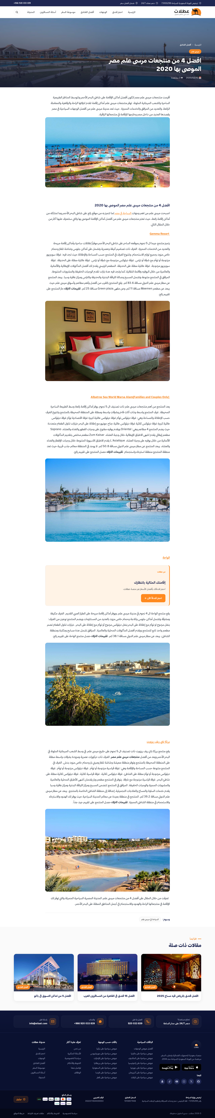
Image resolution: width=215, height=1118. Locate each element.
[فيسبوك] (198, 1081)
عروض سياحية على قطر (107, 1077)
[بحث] (17, 12)
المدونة (31, 12)
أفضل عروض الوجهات (143, 1048)
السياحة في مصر (123, 213)
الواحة (166, 557)
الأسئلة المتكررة (74, 1053)
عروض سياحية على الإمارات (105, 1058)
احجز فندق (117, 12)
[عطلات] (187, 12)
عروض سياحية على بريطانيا (105, 1063)
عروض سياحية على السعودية (104, 1067)
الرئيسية (131, 12)
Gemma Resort (160, 234)
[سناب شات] (162, 1081)
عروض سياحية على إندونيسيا (140, 1063)
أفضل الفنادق (87, 12)
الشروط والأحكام (74, 1063)
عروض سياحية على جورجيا (141, 1067)
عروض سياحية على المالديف (140, 1058)
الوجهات (103, 12)
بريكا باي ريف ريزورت (158, 742)
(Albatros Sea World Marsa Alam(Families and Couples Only (130, 397)
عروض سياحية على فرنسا (106, 1072)
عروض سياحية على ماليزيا (142, 1053)
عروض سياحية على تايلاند (142, 1077)
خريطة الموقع (19, 1113)
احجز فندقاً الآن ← (153, 598)
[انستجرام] (184, 1081)
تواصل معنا (76, 1067)
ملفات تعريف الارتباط (36, 1113)
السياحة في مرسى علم (150, 919)
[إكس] (191, 1081)
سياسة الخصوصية (73, 1058)
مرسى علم (195, 51)
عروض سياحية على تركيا (106, 1048)
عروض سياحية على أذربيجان (141, 1072)
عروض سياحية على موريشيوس (103, 1053)
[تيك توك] (169, 1081)
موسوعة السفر (68, 12)
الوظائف (77, 1072)
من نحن (77, 1048)
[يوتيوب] (177, 1081)
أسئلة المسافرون (48, 12)
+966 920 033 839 (22, 3)
